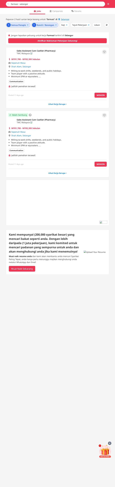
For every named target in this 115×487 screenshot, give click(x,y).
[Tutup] (109, 443)
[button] (108, 4)
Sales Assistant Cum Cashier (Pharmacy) (36, 50)
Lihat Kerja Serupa (56, 104)
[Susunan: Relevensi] (106, 24)
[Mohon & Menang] (105, 451)
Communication (16, 81)
